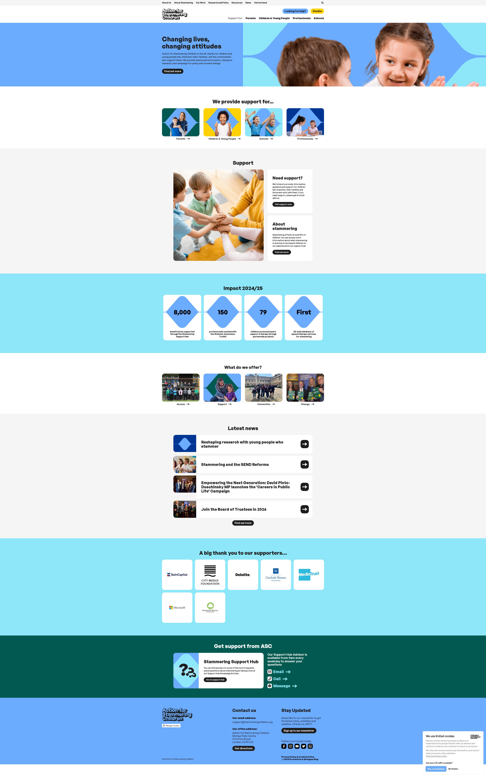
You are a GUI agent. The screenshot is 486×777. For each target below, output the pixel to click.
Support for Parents (180, 124)
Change (305, 390)
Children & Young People (274, 18)
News (248, 3)
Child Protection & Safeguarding (301, 759)
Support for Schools (263, 124)
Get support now (283, 204)
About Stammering (183, 3)
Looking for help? (295, 11)
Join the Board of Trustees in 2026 (243, 509)
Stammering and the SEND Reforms (243, 464)
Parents (251, 18)
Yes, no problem (436, 769)
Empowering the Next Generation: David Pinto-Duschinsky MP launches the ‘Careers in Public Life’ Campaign (243, 487)
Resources (237, 3)
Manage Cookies (172, 726)
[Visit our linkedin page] (310, 746)
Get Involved (260, 3)
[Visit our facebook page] (283, 746)
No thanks (453, 769)
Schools (319, 18)
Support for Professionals (305, 124)
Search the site (322, 2)
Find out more (172, 71)
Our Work (200, 3)
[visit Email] (290, 671)
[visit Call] (290, 679)
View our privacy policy (436, 756)
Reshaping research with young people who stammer (243, 444)
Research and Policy (218, 3)
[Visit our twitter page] (303, 746)
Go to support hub (215, 679)
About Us (166, 3)
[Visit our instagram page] (290, 746)
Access (180, 390)
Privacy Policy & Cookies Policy (297, 757)
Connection (263, 390)
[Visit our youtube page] (297, 746)
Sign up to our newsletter (299, 730)
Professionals (302, 18)
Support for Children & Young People (222, 124)
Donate (317, 11)
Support (222, 390)
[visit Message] (290, 686)
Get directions (244, 748)
